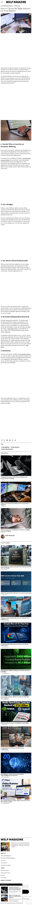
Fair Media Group (25, 898)
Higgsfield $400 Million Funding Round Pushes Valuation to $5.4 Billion (16, 671)
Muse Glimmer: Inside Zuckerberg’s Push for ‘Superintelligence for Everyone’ (12, 775)
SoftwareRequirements (7, 449)
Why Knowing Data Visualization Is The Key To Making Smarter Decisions (15, 530)
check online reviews (13, 328)
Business (3, 875)
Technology (17, 5)
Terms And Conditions (6, 865)
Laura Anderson (5, 620)
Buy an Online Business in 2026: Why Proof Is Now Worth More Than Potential (15, 801)
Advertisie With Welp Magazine (8, 858)
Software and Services (7, 5)
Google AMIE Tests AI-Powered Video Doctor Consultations (12, 748)
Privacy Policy (4, 862)
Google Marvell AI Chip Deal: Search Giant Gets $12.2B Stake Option (14, 645)
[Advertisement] (16, 50)
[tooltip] (2, 440)
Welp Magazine (10, 535)
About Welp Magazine (6, 855)
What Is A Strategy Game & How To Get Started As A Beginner (15, 504)
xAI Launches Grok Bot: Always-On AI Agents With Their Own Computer (15, 697)
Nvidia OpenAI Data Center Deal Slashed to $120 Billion (15, 723)
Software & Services (5, 872)
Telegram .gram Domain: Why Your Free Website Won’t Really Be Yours (15, 618)
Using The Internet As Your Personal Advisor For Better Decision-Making (14, 477)
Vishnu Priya (4, 569)
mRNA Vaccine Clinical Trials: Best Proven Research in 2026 (16, 593)
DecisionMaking (5, 447)
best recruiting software (24, 354)
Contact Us (3, 860)
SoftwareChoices (15, 447)
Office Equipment (5, 870)
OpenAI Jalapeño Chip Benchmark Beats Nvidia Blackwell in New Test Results (16, 567)
